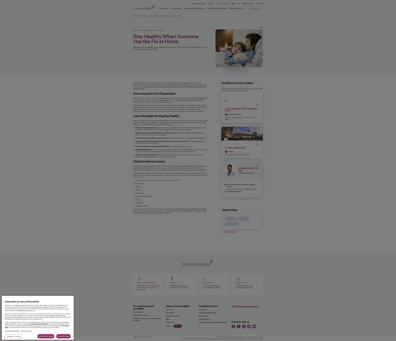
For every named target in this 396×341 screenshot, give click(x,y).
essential (35, 307)
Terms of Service (26, 331)
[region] (38, 318)
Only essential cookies (45, 336)
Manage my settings (14, 336)
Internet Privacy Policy (12, 331)
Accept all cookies (63, 336)
